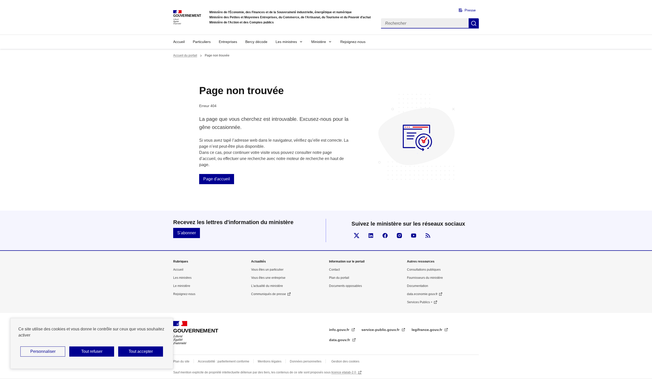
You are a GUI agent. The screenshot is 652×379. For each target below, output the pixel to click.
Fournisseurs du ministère (425, 278)
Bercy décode (256, 42)
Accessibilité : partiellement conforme (223, 361)
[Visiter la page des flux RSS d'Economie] (428, 235)
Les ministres (286, 42)
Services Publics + (419, 302)
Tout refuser (91, 351)
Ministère (318, 42)
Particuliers (202, 42)
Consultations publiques (424, 269)
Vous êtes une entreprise (268, 278)
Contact (334, 269)
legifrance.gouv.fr (427, 330)
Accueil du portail (185, 55)
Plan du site (181, 361)
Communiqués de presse (268, 294)
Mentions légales (269, 361)
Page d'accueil (216, 179)
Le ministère (181, 286)
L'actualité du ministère (267, 286)
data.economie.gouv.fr (422, 294)
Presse (470, 10)
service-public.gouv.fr (380, 330)
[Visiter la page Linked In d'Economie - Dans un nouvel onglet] (371, 235)
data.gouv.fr (340, 340)
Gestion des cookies (345, 361)
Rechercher (474, 23)
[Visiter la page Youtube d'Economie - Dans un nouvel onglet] (414, 235)
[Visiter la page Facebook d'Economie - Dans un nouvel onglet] (385, 235)
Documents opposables (345, 286)
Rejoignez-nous (352, 42)
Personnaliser (43, 351)
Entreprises (228, 42)
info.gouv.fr (339, 330)
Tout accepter (141, 351)
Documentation (417, 286)
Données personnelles (305, 361)
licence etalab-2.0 (344, 372)
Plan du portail (339, 278)
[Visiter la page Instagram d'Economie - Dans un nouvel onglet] (399, 235)
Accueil (179, 42)
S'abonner (186, 233)
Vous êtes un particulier (267, 269)
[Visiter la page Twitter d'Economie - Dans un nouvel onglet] (356, 235)
